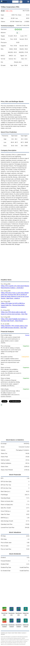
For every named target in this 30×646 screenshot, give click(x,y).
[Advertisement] (15, 83)
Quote (9, 632)
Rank (16, 632)
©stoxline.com (4, 632)
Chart (13, 632)
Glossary (3, 634)
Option (19, 632)
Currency (24, 632)
